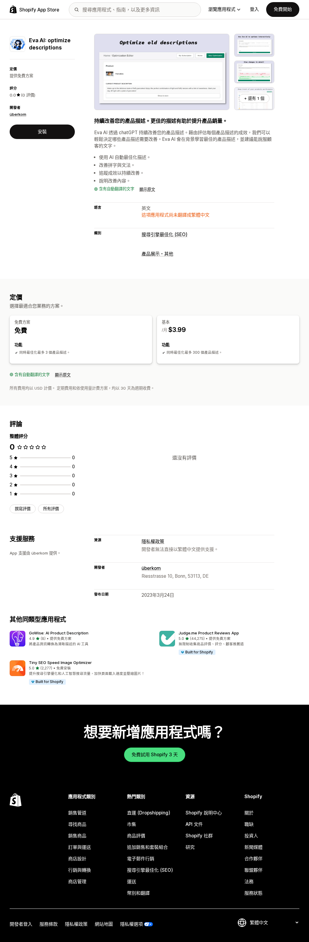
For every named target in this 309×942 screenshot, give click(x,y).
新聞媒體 (253, 847)
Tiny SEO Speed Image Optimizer (60, 662)
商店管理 (77, 881)
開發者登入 (21, 924)
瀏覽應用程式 (221, 9)
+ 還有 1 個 (254, 98)
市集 (131, 824)
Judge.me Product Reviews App (209, 633)
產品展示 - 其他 (157, 254)
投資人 (251, 836)
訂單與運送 (79, 847)
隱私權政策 (153, 541)
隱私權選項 (131, 924)
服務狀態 (253, 893)
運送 (131, 881)
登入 (254, 9)
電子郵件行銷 (140, 858)
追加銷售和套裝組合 (147, 847)
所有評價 (51, 508)
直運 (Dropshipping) (148, 813)
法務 (248, 881)
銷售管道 (77, 813)
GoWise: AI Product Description (58, 633)
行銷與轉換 (79, 870)
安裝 (42, 131)
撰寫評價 (22, 508)
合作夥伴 (253, 858)
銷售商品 (77, 836)
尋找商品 (77, 824)
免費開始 (283, 9)
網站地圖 (104, 924)
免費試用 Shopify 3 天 (155, 754)
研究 (190, 847)
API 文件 (194, 824)
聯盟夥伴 (253, 870)
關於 (248, 813)
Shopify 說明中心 (204, 813)
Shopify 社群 (199, 836)
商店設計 (77, 858)
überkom (18, 114)
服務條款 (49, 924)
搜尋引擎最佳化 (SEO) (164, 234)
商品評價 (136, 836)
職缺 (248, 824)
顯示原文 (147, 189)
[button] (80, 639)
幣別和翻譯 (138, 893)
